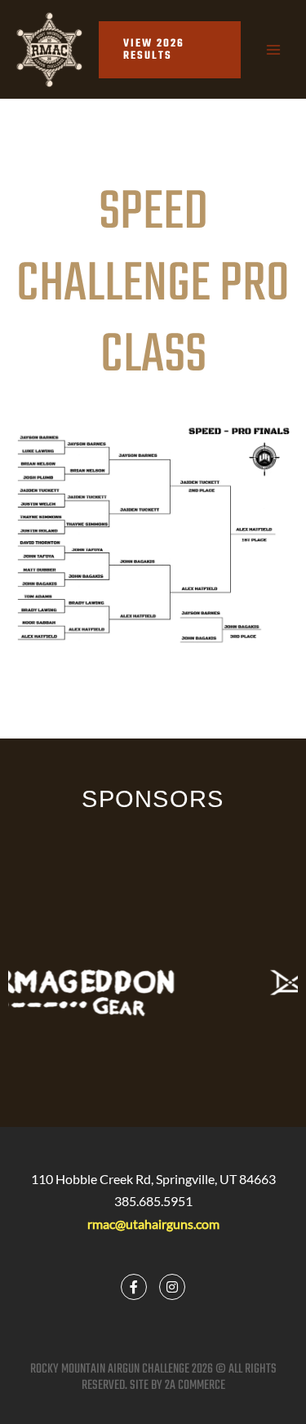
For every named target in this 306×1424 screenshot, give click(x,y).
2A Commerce (195, 1385)
